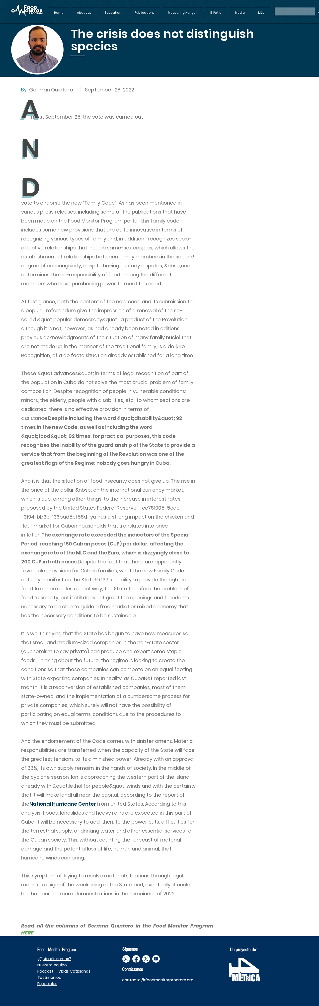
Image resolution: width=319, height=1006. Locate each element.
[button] (84, 10)
